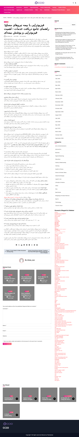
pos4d (56, 265)
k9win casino (58, 287)
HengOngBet (58, 308)
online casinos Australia (60, 321)
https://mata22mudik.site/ (61, 357)
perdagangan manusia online (62, 270)
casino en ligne (58, 314)
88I (55, 302)
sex (55, 264)
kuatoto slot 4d (58, 350)
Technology (58, 202)
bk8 (55, 297)
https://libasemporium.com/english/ (63, 324)
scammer (57, 220)
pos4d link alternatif (59, 243)
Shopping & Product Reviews (58, 9)
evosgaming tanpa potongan (62, 335)
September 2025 (59, 111)
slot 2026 (57, 332)
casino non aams (59, 317)
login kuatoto (58, 348)
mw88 (56, 293)
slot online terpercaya (60, 330)
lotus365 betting (58, 319)
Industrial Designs (59, 175)
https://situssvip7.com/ (60, 353)
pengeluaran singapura (60, 213)
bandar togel (58, 376)
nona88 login (58, 328)
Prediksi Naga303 (59, 336)
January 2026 (58, 98)
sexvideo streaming (59, 340)
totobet (56, 282)
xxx (55, 299)
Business (26, 7)
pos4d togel (57, 364)
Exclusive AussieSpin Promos (61, 260)
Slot (56, 228)
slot (55, 327)
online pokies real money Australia (63, 322)
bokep (56, 212)
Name (4, 325)
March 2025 (58, 131)
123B (56, 306)
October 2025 (58, 108)
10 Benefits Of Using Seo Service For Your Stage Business (65, 53)
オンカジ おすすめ (58, 233)
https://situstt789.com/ (60, 358)
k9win (56, 284)
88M (56, 301)
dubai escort (58, 363)
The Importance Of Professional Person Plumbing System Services (26, 279)
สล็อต (56, 251)
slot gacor (57, 362)
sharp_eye (31, 260)
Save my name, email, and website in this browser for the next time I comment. (23, 341)
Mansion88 (57, 216)
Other (36, 9)
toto (56, 352)
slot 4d (56, 355)
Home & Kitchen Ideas (9, 9)
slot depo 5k (58, 237)
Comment (5, 308)
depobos (57, 273)
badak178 (57, 278)
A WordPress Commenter (60, 67)
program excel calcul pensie (61, 367)
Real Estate (46, 9)
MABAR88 (57, 359)
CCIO (6, 427)
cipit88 (56, 275)
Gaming (54, 7)
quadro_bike (11, 280)
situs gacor (57, 331)
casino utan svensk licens (61, 323)
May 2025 (57, 125)
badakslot (57, 349)
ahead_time (44, 280)
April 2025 (57, 128)
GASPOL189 (57, 279)
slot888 (56, 235)
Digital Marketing (34, 7)
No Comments (23, 36)
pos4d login (57, 268)
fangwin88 (57, 274)
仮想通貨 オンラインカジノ (60, 229)
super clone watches (59, 342)
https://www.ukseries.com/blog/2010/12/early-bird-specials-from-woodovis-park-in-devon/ (65, 312)
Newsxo (43, 434)
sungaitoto (57, 242)
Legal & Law (19, 9)
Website (5, 336)
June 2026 (57, 81)
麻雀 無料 (57, 222)
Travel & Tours (7, 12)
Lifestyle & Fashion (28, 9)
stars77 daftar (58, 215)
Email (4, 330)
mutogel (57, 346)
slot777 (56, 249)
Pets (41, 9)
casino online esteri (59, 315)
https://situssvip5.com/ (60, 354)
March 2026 (58, 91)
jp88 (56, 292)
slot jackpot (57, 271)
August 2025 (58, 115)
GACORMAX (57, 230)
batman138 (57, 304)
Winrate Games (58, 372)
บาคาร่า (56, 339)
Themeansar (50, 434)
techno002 (57, 221)
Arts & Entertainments (9, 7)
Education (57, 159)
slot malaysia (58, 344)
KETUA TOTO (58, 295)
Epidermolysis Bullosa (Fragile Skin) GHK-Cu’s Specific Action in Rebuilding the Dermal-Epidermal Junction (65, 41)
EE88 (56, 305)
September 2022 (59, 138)
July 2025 (57, 118)
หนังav (56, 300)
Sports (68, 9)
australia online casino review (62, 277)
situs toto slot (58, 371)
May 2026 (57, 85)
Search (57, 21)
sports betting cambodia (61, 288)
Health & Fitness (62, 7)
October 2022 (58, 134)
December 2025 (59, 101)
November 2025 (59, 105)
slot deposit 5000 (59, 337)
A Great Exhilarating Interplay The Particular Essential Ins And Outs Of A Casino (64, 58)
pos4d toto (57, 283)
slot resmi (57, 361)
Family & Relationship (45, 7)
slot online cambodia (60, 280)
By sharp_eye (9, 36)
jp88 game (57, 291)
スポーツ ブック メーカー (60, 231)
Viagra (56, 252)
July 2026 (57, 78)
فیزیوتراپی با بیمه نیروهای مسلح (12, 197)
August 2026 (58, 75)
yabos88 (57, 379)
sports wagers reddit (60, 370)
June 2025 (57, 121)
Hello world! (70, 67)
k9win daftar (58, 286)
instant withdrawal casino (61, 296)
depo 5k (57, 234)
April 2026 (57, 88)
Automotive (19, 7)
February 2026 (59, 95)
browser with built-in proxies (61, 244)
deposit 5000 (58, 257)
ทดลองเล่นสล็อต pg (59, 341)
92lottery (57, 226)
